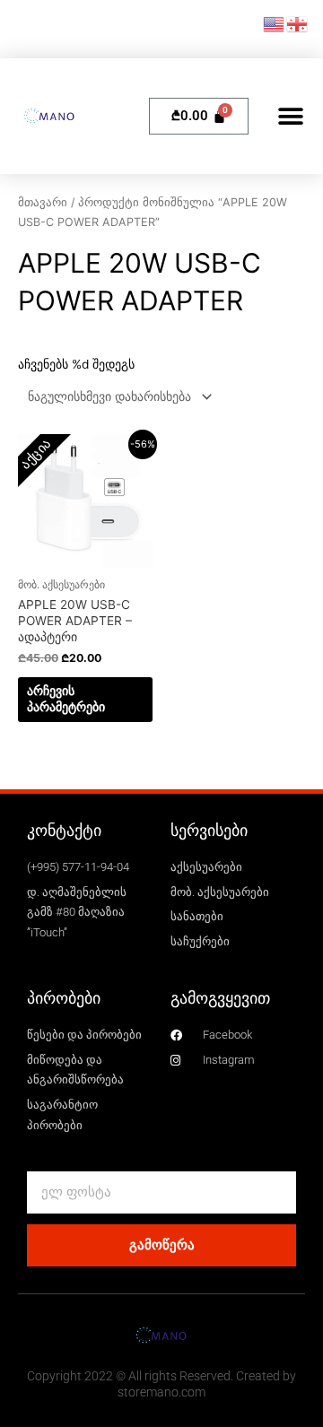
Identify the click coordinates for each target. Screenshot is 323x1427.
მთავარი (42, 202)
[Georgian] (298, 23)
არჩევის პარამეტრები (66, 698)
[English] (274, 23)
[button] (291, 116)
